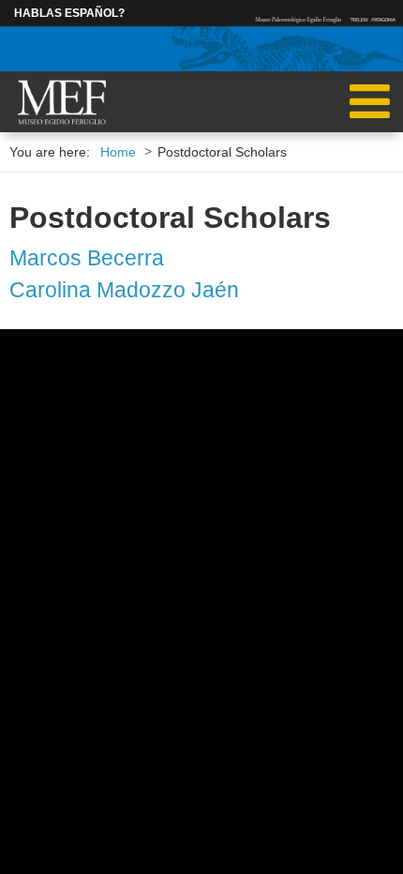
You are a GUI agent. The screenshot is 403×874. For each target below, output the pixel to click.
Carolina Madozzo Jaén (124, 290)
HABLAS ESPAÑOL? (69, 13)
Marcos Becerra (86, 258)
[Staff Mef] (62, 103)
